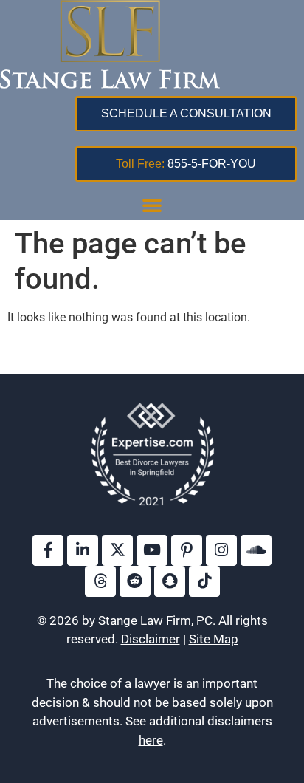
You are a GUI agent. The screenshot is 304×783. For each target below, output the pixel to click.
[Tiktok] (204, 581)
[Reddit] (135, 581)
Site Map (213, 639)
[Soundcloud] (256, 550)
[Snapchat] (169, 581)
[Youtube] (152, 550)
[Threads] (100, 581)
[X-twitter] (117, 550)
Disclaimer (150, 639)
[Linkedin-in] (82, 550)
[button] (152, 204)
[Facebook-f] (47, 550)
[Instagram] (221, 550)
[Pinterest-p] (186, 550)
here (151, 740)
